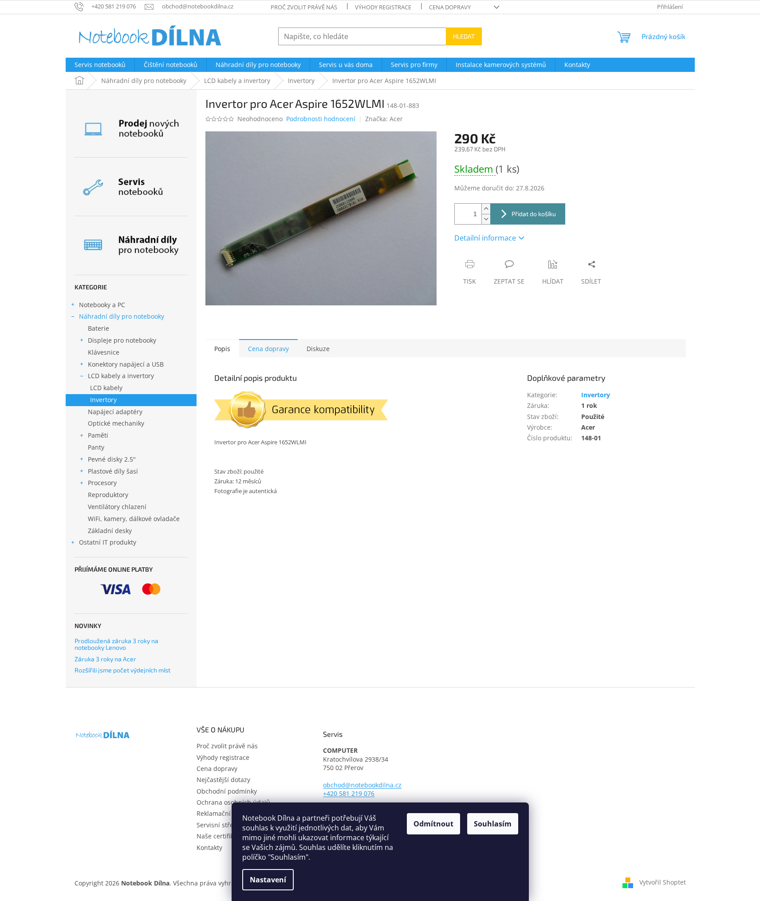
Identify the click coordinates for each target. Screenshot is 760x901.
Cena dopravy (450, 7)
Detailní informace (485, 238)
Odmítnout (433, 824)
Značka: (384, 119)
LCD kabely (106, 387)
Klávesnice (103, 352)
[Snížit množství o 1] (485, 219)
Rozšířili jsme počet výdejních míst (122, 670)
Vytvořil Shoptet (662, 882)
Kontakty (209, 847)
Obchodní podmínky (227, 791)
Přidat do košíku (534, 213)
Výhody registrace (383, 7)
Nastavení (268, 880)
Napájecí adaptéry (115, 411)
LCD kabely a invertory (121, 375)
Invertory (103, 399)
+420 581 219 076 (348, 793)
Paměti (98, 435)
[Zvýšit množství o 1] (485, 209)
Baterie (98, 328)
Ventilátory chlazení (117, 506)
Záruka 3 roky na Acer (105, 659)
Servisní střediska (223, 825)
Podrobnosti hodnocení (320, 119)
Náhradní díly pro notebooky (121, 316)
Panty (96, 447)
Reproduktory (108, 494)
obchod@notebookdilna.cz (362, 785)
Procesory (102, 482)
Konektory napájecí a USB (126, 364)
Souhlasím (493, 824)
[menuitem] (100, 65)
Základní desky (110, 530)
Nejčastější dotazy (223, 779)
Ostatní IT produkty (107, 542)
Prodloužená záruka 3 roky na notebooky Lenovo (116, 644)
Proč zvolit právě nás (304, 7)
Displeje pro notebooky (122, 340)
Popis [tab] (222, 348)
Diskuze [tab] (318, 348)
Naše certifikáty (219, 836)
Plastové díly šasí (113, 471)
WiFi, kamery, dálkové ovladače (134, 518)
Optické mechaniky (116, 423)
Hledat (464, 36)
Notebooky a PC (102, 304)
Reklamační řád (220, 813)
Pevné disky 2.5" (112, 459)
